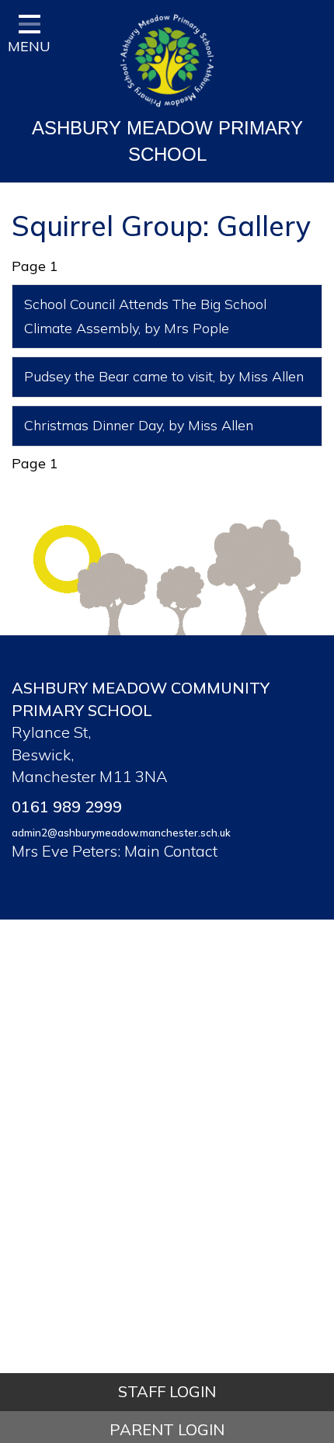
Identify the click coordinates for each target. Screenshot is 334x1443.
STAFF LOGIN (167, 1391)
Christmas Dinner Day (93, 425)
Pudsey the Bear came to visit (118, 376)
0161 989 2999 (67, 806)
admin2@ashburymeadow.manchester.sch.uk (121, 832)
